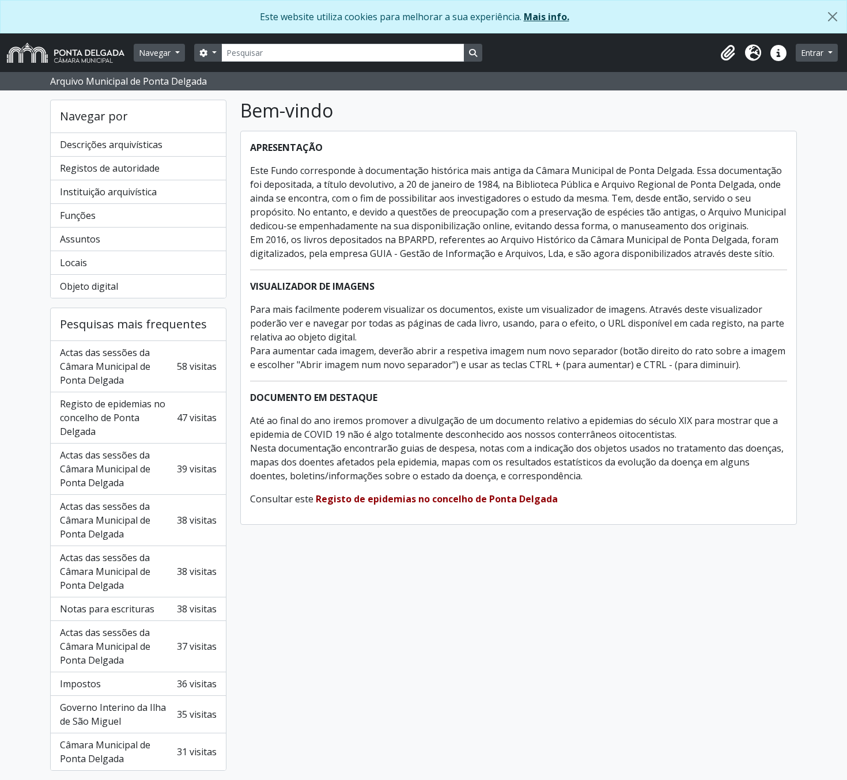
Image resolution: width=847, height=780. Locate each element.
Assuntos (80, 239)
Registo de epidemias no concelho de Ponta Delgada (138, 417)
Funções (78, 215)
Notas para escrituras (138, 609)
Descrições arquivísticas (111, 144)
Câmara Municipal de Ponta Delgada (138, 752)
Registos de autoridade (110, 168)
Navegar (156, 52)
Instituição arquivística (108, 191)
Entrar (813, 52)
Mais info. (546, 16)
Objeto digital (89, 286)
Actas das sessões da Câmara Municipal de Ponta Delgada (138, 366)
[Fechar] (832, 17)
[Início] (70, 52)
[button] (727, 53)
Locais (73, 262)
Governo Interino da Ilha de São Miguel (138, 714)
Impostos (138, 683)
